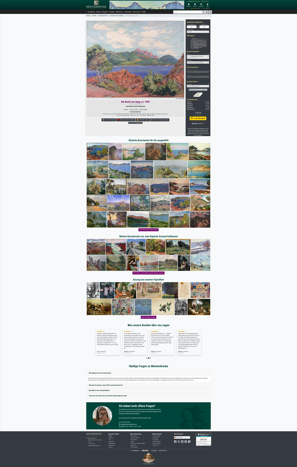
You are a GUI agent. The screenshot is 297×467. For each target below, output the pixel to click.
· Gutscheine (132, 445)
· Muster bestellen (134, 447)
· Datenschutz (111, 441)
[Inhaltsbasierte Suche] (206, 12)
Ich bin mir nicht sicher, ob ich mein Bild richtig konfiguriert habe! (108, 396)
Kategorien (105, 12)
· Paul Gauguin (155, 439)
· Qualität (132, 441)
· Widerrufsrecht (111, 443)
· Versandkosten (133, 439)
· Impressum (111, 437)
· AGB (109, 439)
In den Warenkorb (199, 118)
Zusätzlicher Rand (190, 29)
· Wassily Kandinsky (156, 441)
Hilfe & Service (136, 12)
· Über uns (110, 447)
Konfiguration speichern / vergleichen (198, 89)
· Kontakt (110, 436)
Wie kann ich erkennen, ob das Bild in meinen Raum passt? (106, 385)
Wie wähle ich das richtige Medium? (99, 390)
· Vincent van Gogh (156, 436)
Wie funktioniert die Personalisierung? (100, 373)
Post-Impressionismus (103, 15)
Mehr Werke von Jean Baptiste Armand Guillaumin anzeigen (148, 273)
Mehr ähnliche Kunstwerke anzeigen (148, 229)
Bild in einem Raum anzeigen (160, 120)
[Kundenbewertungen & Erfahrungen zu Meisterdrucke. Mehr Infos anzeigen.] (203, 439)
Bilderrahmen (119, 12)
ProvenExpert (105, 351)
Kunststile (111, 12)
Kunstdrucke (91, 12)
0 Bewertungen (138, 123)
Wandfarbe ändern (143, 120)
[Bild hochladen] (210, 12)
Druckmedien (127, 12)
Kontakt (144, 12)
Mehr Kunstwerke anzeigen (148, 317)
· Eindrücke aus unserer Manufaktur (137, 443)
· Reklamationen (111, 445)
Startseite (88, 15)
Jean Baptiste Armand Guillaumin (116, 15)
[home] (86, 11)
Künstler (98, 12)
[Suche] (203, 12)
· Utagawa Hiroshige (156, 443)
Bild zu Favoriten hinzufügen (126, 120)
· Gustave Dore (155, 445)
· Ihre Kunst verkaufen (135, 437)
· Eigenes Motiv (133, 436)
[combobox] (198, 32)
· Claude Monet (155, 437)
